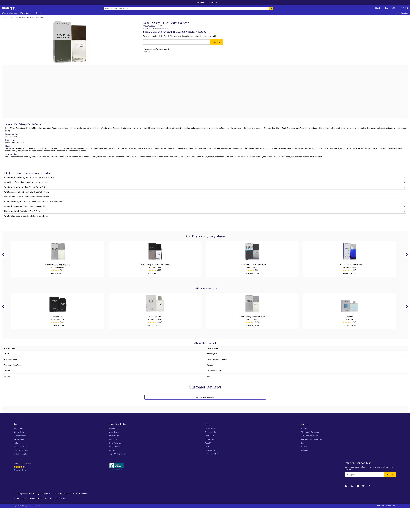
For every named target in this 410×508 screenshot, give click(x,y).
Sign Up (390, 475)
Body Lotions (114, 446)
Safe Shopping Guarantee (311, 439)
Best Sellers (18, 428)
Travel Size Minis (20, 446)
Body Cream (114, 439)
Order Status (210, 428)
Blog (302, 443)
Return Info (209, 436)
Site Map (304, 450)
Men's (26, 13)
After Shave (114, 432)
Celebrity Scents (20, 436)
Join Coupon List (211, 454)
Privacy (304, 446)
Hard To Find (19, 439)
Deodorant (113, 428)
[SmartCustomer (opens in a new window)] (20, 470)
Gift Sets (112, 450)
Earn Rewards (210, 450)
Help (386, 8)
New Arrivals (19, 432)
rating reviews (22, 464)
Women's (9, 13)
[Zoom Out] (260, 198)
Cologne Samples (21, 454)
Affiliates (304, 428)
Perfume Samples (21, 450)
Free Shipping (402, 13)
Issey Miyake (150, 26)
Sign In (378, 8)
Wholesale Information (310, 432)
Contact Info (210, 439)
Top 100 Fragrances (117, 454)
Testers (16, 443)
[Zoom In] (260, 191)
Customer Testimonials (310, 436)
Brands (38, 13)
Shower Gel (114, 436)
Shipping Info (210, 432)
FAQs (207, 446)
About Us (208, 443)
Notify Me (216, 42)
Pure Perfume (115, 443)
